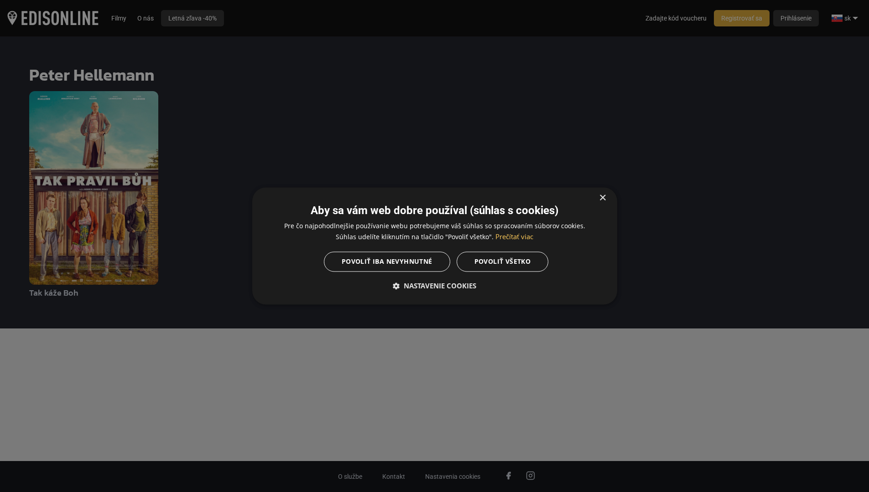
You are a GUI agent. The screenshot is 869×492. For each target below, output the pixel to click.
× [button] (602, 198)
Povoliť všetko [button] (502, 261)
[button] (434, 286)
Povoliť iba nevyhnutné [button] (387, 261)
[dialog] (434, 245)
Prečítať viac (514, 236)
